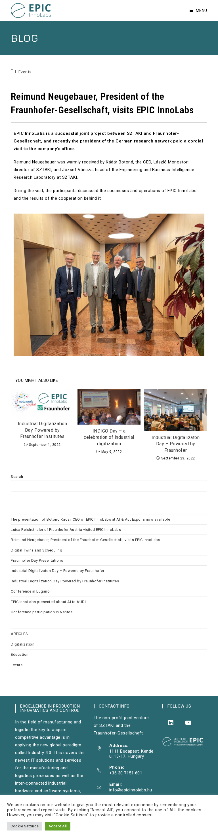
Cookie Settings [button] (25, 826)
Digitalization (22, 644)
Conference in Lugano (30, 591)
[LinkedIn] (171, 723)
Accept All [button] (58, 826)
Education (20, 654)
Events (25, 72)
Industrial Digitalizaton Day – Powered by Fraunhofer (176, 444)
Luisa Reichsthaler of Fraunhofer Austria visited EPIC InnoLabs (66, 529)
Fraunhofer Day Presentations (37, 560)
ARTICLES (19, 634)
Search (17, 476)
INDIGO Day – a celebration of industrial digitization (109, 437)
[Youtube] (188, 723)
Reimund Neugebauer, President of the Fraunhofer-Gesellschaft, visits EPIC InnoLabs (85, 540)
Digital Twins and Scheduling (36, 550)
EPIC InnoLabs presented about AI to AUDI (49, 602)
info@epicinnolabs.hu (130, 790)
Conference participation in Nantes (41, 612)
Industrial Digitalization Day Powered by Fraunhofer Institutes (42, 430)
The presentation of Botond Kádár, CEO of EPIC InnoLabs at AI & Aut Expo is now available (90, 519)
